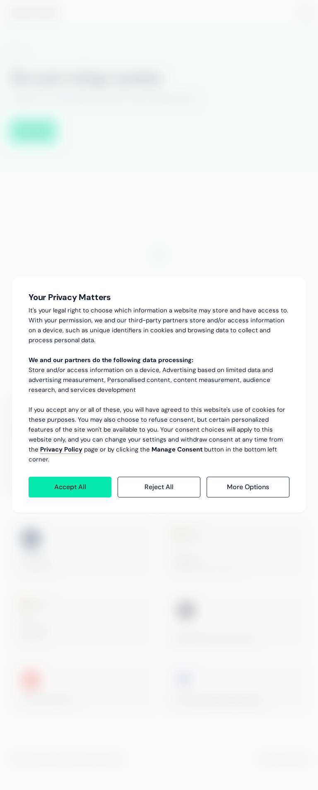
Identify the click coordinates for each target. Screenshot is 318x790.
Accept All (70, 487)
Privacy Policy (61, 449)
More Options (248, 487)
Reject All (159, 487)
